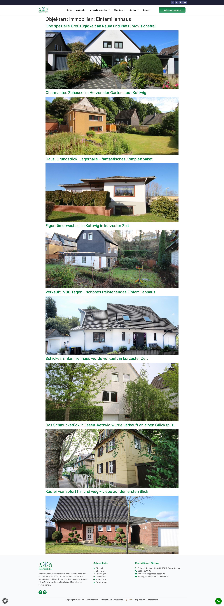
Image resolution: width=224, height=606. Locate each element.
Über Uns (118, 10)
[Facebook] (40, 592)
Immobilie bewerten (98, 10)
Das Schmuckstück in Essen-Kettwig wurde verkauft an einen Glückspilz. (110, 425)
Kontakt (146, 10)
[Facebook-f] (172, 2)
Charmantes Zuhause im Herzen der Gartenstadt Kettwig (96, 92)
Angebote (80, 10)
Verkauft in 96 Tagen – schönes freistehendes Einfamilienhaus (100, 292)
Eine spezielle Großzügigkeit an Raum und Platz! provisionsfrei (101, 26)
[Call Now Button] (218, 601)
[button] (5, 601)
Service (133, 10)
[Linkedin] (45, 592)
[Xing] (176, 2)
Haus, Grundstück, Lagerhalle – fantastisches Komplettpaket (99, 159)
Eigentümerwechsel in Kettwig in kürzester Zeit (87, 225)
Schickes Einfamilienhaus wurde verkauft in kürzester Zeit (97, 358)
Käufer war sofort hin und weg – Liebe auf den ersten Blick (97, 491)
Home (69, 10)
